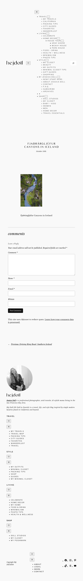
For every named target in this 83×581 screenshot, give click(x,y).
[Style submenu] (47, 60)
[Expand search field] (73, 63)
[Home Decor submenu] (58, 38)
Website (11, 299)
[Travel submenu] (48, 17)
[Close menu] (37, 12)
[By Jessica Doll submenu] (58, 77)
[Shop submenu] (46, 96)
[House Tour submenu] (62, 41)
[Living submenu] (47, 33)
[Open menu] (28, 63)
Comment (13, 252)
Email (11, 289)
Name (11, 278)
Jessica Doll (11, 400)
